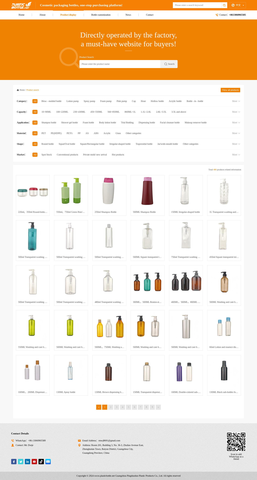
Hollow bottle (157, 101)
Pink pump (122, 101)
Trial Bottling (127, 122)
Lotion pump (72, 101)
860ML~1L (130, 112)
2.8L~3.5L (161, 112)
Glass (118, 133)
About (42, 15)
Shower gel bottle (69, 122)
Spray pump (89, 101)
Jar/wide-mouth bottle (168, 144)
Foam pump (106, 101)
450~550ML (96, 112)
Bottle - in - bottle (195, 101)
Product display (68, 15)
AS (87, 133)
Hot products (118, 154)
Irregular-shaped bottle (120, 144)
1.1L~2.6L (146, 112)
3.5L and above (178, 112)
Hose (143, 101)
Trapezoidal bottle (144, 144)
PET (43, 133)
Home (21, 15)
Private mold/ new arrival (95, 154)
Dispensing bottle (147, 122)
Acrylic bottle (175, 101)
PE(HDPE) (56, 133)
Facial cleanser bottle (170, 122)
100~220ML (62, 112)
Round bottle (47, 144)
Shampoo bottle (48, 122)
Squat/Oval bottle (67, 144)
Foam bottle (88, 122)
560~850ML (114, 112)
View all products (230, 90)
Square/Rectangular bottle (92, 144)
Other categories (133, 133)
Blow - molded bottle (51, 101)
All (34, 101)
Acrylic (107, 133)
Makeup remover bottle (196, 122)
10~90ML (46, 112)
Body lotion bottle (107, 122)
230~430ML (79, 112)
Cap (134, 101)
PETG (70, 133)
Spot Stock (46, 154)
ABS (96, 133)
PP (79, 133)
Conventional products (67, 154)
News (128, 15)
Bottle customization (101, 15)
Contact (149, 15)
